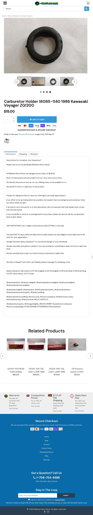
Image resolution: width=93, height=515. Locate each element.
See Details (13, 408)
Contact (46, 444)
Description (10, 154)
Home (4, 16)
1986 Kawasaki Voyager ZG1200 (20, 16)
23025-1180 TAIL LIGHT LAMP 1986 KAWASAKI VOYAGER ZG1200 (56, 370)
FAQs (46, 456)
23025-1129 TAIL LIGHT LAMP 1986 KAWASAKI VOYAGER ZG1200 (36, 370)
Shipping (23, 154)
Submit (66, 495)
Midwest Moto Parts (42, 509)
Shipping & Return (46, 452)
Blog (46, 441)
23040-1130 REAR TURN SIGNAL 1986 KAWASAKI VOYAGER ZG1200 (15, 370)
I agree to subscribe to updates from (47, 500)
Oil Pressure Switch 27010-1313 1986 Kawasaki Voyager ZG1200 (77, 370)
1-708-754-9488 (48, 477)
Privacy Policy (60, 500)
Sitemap (46, 460)
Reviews (34, 154)
